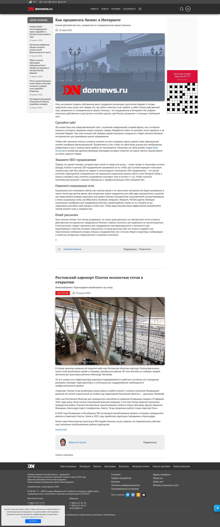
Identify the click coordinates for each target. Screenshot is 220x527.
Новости (95, 9)
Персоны (97, 466)
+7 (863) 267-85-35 (77, 503)
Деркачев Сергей (77, 442)
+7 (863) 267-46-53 (77, 505)
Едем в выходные (68, 466)
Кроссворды (110, 466)
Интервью (115, 9)
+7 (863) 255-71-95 (36, 503)
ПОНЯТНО (33, 521)
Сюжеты (105, 9)
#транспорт (61, 429)
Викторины (124, 466)
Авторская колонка (140, 466)
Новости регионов (181, 466)
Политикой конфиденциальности (32, 517)
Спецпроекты (129, 9)
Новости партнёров (161, 466)
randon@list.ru (76, 508)
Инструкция (84, 466)
